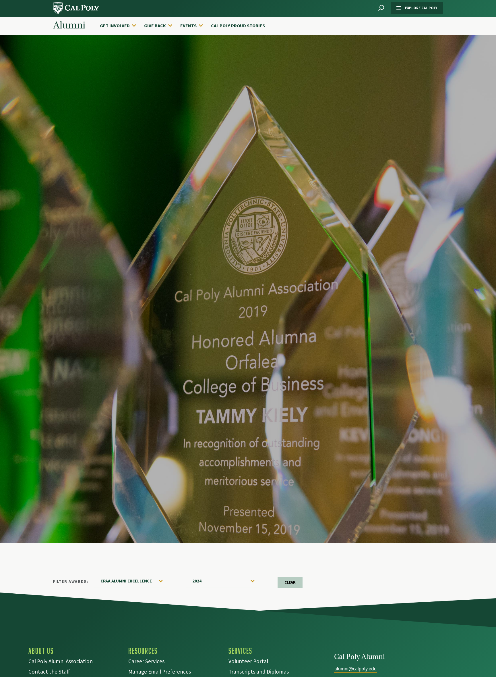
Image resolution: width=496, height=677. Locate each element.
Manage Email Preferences (159, 672)
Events (188, 26)
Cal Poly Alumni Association (60, 662)
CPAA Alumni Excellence (126, 581)
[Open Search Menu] (381, 8)
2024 (197, 581)
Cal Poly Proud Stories (238, 26)
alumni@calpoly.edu (355, 668)
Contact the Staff (49, 672)
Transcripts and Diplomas (258, 672)
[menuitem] (121, 26)
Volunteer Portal (248, 662)
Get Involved (115, 26)
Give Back (155, 26)
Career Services (146, 662)
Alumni (69, 25)
